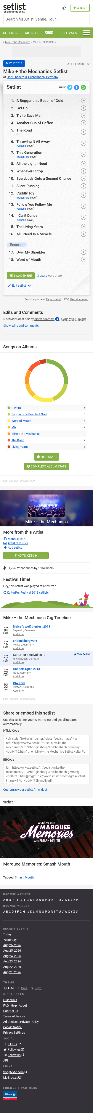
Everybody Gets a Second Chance (43, 178)
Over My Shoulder (30, 252)
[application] (46, 832)
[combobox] (46, 19)
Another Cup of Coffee (34, 123)
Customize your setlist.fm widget (25, 789)
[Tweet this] (70, 87)
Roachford (23, 156)
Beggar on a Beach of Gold (29, 414)
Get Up (22, 108)
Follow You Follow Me (34, 204)
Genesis (21, 145)
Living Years (19, 446)
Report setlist (53, 299)
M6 (13, 427)
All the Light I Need (31, 163)
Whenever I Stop (29, 171)
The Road (24, 130)
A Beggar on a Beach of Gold (39, 100)
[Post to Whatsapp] (83, 87)
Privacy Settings (14, 1032)
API (5, 1060)
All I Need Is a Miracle (34, 234)
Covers (16, 408)
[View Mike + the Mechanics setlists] (46, 503)
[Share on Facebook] (77, 87)
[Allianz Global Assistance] (10, 1095)
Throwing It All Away (33, 141)
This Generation (29, 152)
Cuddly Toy (25, 193)
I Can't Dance (26, 215)
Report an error (79, 299)
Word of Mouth (28, 259)
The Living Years (29, 227)
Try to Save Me (28, 115)
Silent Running (28, 186)
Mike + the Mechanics (27, 71)
